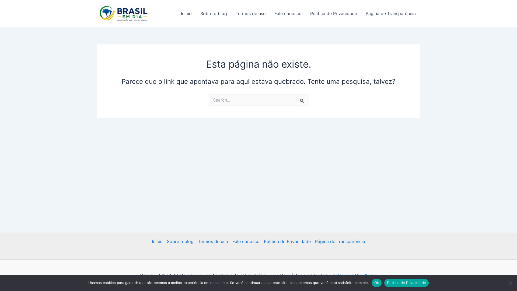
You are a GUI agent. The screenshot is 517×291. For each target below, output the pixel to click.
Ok (376, 282)
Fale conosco (288, 13)
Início (186, 13)
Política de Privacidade (333, 13)
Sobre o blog (213, 13)
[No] (510, 283)
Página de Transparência (391, 13)
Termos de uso (251, 13)
